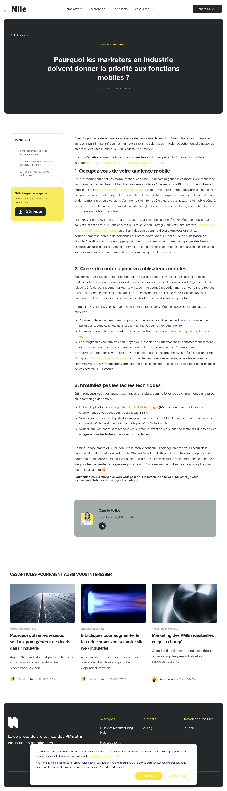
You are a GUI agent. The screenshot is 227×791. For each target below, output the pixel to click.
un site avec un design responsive (118, 190)
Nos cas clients (110, 742)
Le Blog (147, 728)
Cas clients (120, 9)
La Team (189, 728)
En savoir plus (177, 775)
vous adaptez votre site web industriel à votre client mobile (125, 163)
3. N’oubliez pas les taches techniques (34, 173)
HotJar (145, 241)
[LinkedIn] (102, 526)
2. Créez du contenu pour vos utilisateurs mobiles (36, 163)
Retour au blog (22, 35)
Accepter (149, 775)
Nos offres (74, 9)
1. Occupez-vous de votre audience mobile (34, 152)
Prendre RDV (204, 9)
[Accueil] (15, 9)
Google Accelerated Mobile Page (134, 407)
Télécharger (33, 211)
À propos (97, 9)
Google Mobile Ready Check (109, 358)
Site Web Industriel (112, 44)
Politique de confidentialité (105, 755)
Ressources (141, 9)
